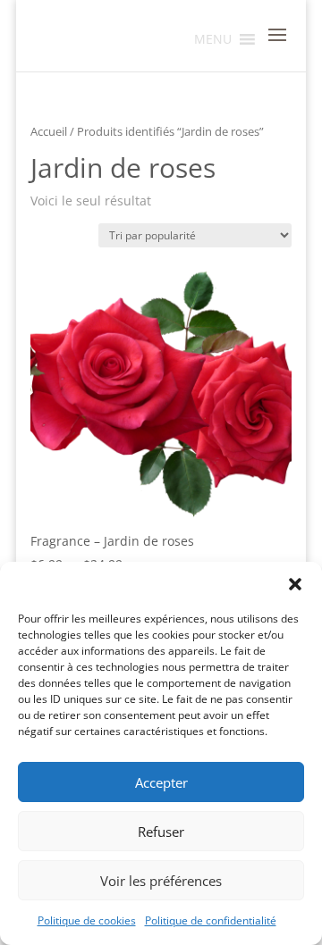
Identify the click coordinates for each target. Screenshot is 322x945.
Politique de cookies (87, 920)
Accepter (161, 782)
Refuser (161, 831)
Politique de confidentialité (210, 920)
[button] (295, 584)
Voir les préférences (161, 881)
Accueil (48, 131)
